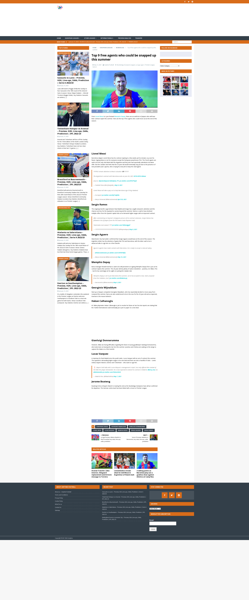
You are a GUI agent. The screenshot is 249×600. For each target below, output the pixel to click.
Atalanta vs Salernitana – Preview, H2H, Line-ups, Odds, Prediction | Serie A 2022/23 (72, 235)
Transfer (138, 38)
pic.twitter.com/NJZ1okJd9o (110, 195)
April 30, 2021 (122, 199)
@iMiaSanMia (97, 372)
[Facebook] (185, 1)
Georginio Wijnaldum (118, 426)
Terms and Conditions (61, 495)
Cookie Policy (59, 501)
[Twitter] (188, 1)
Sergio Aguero (136, 430)
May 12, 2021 (98, 65)
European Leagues (72, 38)
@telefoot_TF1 (114, 181)
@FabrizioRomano (101, 253)
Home (59, 38)
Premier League (150, 65)
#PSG (139, 176)
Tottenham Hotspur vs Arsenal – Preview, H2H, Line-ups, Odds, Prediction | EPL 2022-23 (73, 131)
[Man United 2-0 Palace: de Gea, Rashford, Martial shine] (175, 92)
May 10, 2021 (122, 257)
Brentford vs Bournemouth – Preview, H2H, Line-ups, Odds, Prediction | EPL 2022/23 (72, 182)
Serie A (94, 67)
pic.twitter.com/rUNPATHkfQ (116, 253)
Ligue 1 (143, 65)
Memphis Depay (119, 116)
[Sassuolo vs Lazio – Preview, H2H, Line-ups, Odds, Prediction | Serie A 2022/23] (73, 64)
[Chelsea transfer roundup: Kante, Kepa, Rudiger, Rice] (184, 79)
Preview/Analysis (124, 38)
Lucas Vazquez (109, 430)
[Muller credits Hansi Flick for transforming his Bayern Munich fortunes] (167, 79)
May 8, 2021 (133, 229)
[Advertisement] (147, 19)
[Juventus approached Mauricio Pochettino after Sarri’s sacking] (167, 86)
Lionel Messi (99, 116)
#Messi (143, 176)
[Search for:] (182, 42)
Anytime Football (109, 65)
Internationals (107, 38)
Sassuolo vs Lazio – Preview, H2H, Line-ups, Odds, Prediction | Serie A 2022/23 (73, 80)
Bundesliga (120, 65)
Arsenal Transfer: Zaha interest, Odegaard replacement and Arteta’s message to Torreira (102, 474)
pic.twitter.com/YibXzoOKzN (112, 372)
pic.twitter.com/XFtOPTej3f (128, 181)
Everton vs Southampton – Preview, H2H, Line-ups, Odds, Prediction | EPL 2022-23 (72, 286)
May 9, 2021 (118, 185)
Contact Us (58, 507)
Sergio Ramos (148, 430)
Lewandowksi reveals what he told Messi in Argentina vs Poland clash (124, 473)
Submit (153, 529)
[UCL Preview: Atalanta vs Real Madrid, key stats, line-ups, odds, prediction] (184, 86)
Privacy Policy (59, 498)
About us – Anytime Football (63, 492)
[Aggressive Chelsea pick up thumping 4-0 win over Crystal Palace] (167, 92)
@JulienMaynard (104, 181)
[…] (66, 97)
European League (102, 426)
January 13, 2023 (63, 85)
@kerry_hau (151, 370)
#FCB (135, 176)
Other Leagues (89, 38)
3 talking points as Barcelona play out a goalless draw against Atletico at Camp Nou (145, 474)
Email (152, 520)
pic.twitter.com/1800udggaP (121, 225)
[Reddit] (192, 1)
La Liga (138, 65)
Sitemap (57, 510)
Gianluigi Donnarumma (137, 426)
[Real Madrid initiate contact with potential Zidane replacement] (184, 92)
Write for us (58, 504)
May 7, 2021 (117, 376)
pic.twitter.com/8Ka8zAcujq (118, 278)
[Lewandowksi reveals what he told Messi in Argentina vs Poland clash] (124, 461)
